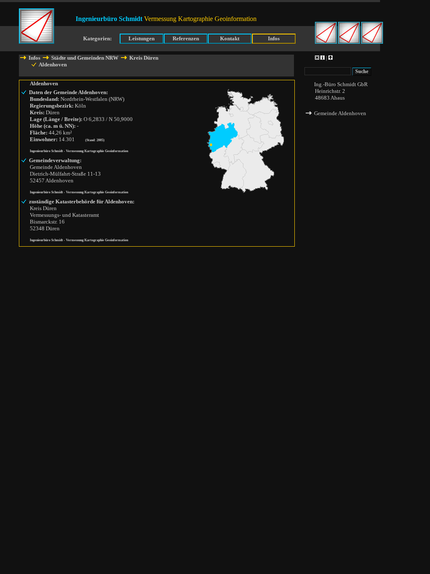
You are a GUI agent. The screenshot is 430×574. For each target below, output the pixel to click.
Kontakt (229, 38)
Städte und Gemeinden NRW (85, 58)
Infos (274, 38)
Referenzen (186, 38)
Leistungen (141, 38)
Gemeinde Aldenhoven (339, 113)
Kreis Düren (143, 58)
